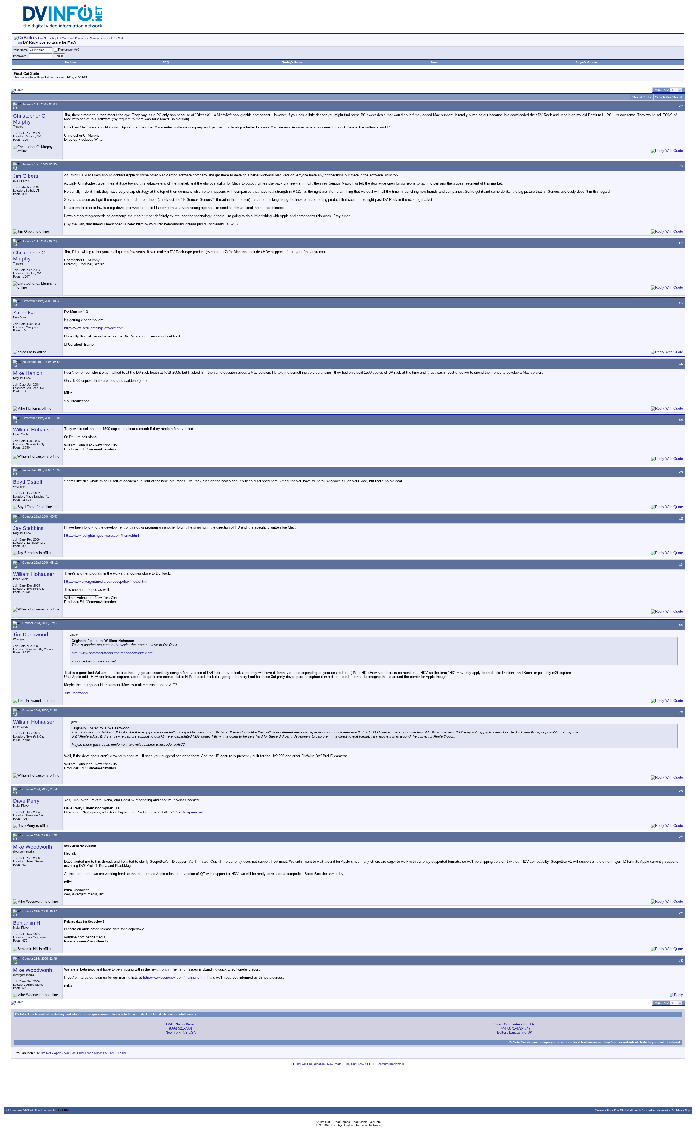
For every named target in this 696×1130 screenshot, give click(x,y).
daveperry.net (192, 812)
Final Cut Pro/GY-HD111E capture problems (373, 1063)
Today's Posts (292, 62)
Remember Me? (68, 49)
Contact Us (603, 1110)
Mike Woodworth (32, 847)
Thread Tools (641, 97)
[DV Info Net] (63, 27)
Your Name (20, 49)
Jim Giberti (25, 176)
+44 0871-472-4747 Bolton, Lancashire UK (515, 1028)
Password (19, 55)
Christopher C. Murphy (30, 119)
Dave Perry (26, 801)
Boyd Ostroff (27, 482)
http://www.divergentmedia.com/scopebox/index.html (105, 581)
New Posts (334, 1063)
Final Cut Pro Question (310, 1063)
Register (71, 62)
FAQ (166, 62)
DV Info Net (40, 38)
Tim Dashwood (30, 634)
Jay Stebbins (28, 528)
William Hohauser (33, 429)
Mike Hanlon (27, 373)
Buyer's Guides (587, 62)
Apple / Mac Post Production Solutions (77, 38)
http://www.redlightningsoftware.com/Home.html (101, 535)
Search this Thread (668, 97)
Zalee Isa (24, 312)
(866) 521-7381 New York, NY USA (181, 1028)
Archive (676, 1110)
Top (687, 1110)
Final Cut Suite (115, 38)
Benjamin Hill (28, 923)
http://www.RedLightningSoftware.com (94, 328)
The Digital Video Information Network (641, 1110)
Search (435, 62)
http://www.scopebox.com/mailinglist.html (175, 977)
